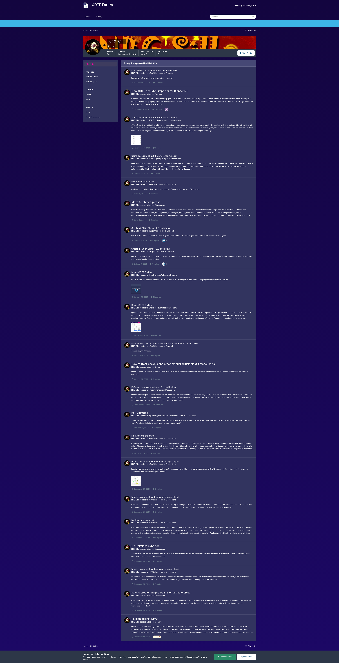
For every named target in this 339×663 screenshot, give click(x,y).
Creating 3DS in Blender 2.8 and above (150, 228)
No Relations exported (142, 435)
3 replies (156, 355)
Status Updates (241, 17)
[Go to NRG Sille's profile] (127, 72)
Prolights (152, 390)
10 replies (157, 297)
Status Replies (91, 82)
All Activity (90, 64)
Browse (88, 17)
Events (88, 112)
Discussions (176, 120)
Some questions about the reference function (154, 117)
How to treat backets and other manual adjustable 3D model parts (164, 343)
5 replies (158, 148)
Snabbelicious (155, 275)
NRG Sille (135, 73)
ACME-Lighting (155, 120)
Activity (99, 17)
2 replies (159, 82)
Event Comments (93, 117)
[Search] (253, 17)
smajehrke (153, 231)
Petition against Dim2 (144, 618)
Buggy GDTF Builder (141, 272)
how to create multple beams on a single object (155, 461)
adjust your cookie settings (163, 657)
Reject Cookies (246, 657)
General (170, 231)
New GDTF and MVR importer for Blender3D (154, 70)
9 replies (159, 405)
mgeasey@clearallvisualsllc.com (163, 415)
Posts (88, 99)
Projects (169, 73)
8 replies (157, 428)
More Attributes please (142, 181)
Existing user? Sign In (245, 5)
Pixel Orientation (139, 412)
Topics (88, 94)
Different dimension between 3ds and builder (153, 387)
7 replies (155, 240)
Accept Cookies (226, 657)
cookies (100, 657)
